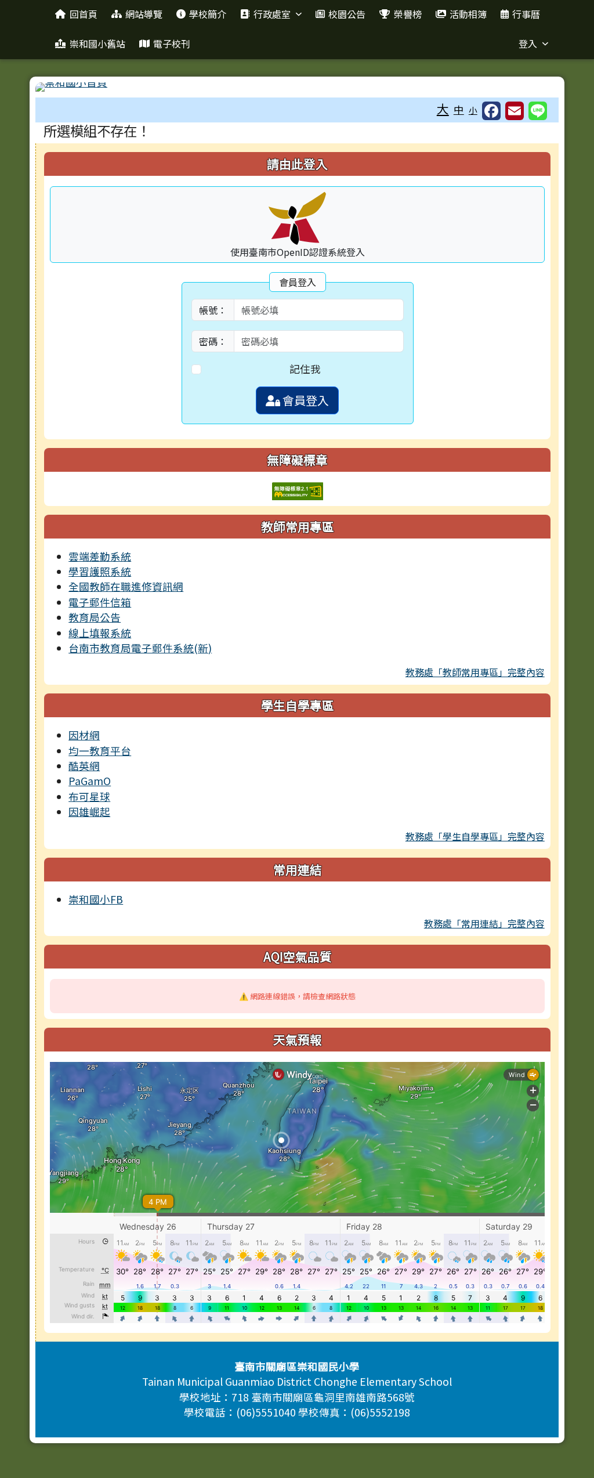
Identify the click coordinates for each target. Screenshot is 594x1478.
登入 (528, 43)
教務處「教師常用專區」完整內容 (475, 672)
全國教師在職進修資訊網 (125, 586)
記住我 (305, 369)
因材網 (84, 735)
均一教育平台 (99, 750)
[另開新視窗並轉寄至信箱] (514, 111)
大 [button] (443, 108)
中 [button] (459, 109)
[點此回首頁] (297, 87)
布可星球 (89, 796)
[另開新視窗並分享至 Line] (537, 111)
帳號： (213, 310)
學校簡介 (207, 14)
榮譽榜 (408, 14)
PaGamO (89, 781)
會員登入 (304, 400)
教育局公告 (94, 617)
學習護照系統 (99, 571)
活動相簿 (468, 14)
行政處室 (272, 14)
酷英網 (84, 765)
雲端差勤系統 (99, 556)
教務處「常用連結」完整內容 (484, 923)
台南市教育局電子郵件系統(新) (140, 648)
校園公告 (346, 14)
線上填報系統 (99, 633)
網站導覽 (143, 14)
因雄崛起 (89, 811)
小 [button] (473, 110)
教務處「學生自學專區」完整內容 (475, 836)
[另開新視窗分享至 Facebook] (491, 111)
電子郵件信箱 (99, 602)
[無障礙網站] (297, 489)
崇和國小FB (95, 899)
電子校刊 (171, 43)
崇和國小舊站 (97, 43)
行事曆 (526, 14)
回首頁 (83, 14)
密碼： (213, 341)
